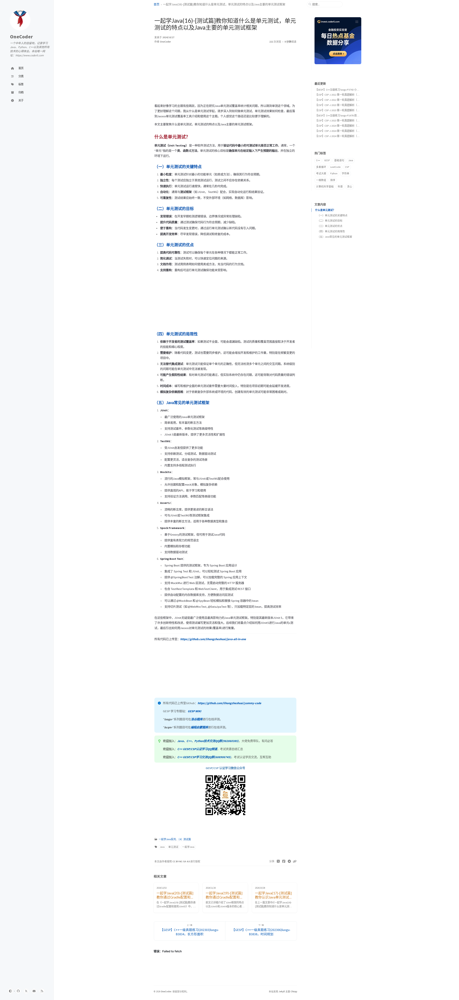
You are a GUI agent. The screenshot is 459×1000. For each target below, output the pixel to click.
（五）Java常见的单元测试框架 (334, 236)
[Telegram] (289, 861)
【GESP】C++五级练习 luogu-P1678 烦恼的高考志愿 (343, 115)
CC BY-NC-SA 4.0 (181, 861)
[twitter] (26, 991)
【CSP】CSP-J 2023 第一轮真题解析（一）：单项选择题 (345, 120)
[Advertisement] (225, 74)
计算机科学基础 (325, 186)
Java (162, 846)
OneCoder (21, 36)
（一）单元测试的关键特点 (332, 215)
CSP (347, 167)
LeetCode (335, 167)
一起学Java (188, 846)
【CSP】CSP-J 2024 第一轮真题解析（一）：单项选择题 (345, 136)
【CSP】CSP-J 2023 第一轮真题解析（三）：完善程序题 (345, 105)
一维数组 (321, 180)
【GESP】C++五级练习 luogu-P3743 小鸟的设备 (341, 89)
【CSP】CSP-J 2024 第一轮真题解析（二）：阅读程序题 (345, 131)
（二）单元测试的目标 (329, 220)
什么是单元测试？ (325, 210)
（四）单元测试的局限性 (331, 231)
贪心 (349, 186)
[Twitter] (278, 861)
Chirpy (294, 991)
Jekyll (282, 991)
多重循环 (321, 167)
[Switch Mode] (10, 991)
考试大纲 (321, 173)
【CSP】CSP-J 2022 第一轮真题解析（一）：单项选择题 (345, 99)
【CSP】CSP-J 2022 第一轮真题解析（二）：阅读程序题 (345, 94)
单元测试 (173, 846)
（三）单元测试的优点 (329, 226)
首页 (156, 4)
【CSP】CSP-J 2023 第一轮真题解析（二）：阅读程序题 (345, 110)
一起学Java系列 (167, 839)
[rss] (41, 991)
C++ (318, 160)
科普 (340, 186)
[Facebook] (284, 861)
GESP (327, 160)
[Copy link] (294, 861)
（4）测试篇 (184, 839)
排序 (332, 180)
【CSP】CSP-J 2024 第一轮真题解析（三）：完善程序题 (345, 125)
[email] (34, 991)
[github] (18, 991)
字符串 (345, 173)
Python (333, 173)
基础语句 (339, 160)
